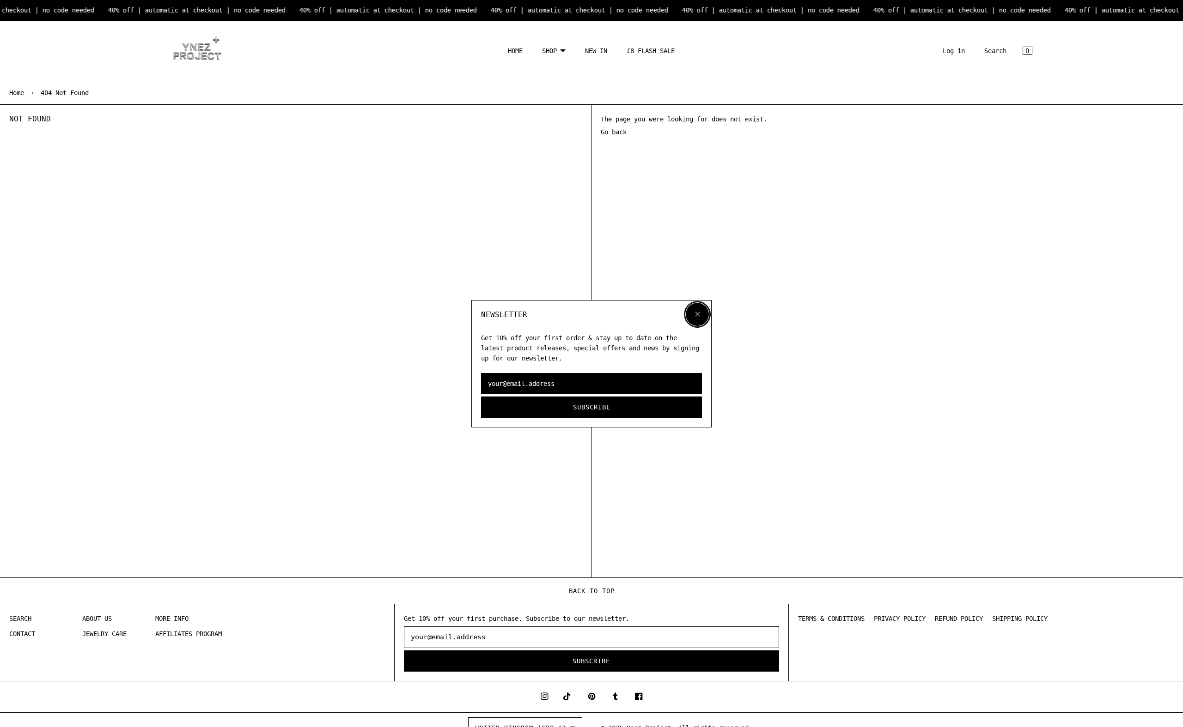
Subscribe (591, 406)
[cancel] (697, 314)
